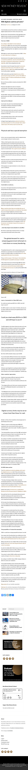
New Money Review (14, 759)
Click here (3, 587)
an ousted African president (13, 266)
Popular (11, 609)
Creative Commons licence (17, 728)
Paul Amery (8, 24)
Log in (2, 738)
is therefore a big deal (14, 556)
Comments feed (5, 742)
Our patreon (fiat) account (8, 708)
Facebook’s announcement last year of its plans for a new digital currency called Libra (13, 68)
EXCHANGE (9, 19)
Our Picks (15, 19)
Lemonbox (10, 730)
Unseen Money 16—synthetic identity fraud (15, 626)
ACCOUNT (3, 19)
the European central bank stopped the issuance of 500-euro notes (13, 223)
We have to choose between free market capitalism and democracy (11, 620)
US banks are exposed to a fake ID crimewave (15, 632)
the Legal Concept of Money (19, 148)
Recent (5, 609)
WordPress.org (5, 744)
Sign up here (4, 584)
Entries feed (4, 740)
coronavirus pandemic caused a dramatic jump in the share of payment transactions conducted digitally (13, 61)
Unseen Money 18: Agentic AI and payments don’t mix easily (15, 614)
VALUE (20, 19)
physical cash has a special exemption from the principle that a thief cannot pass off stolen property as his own (13, 123)
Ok (14, 768)
